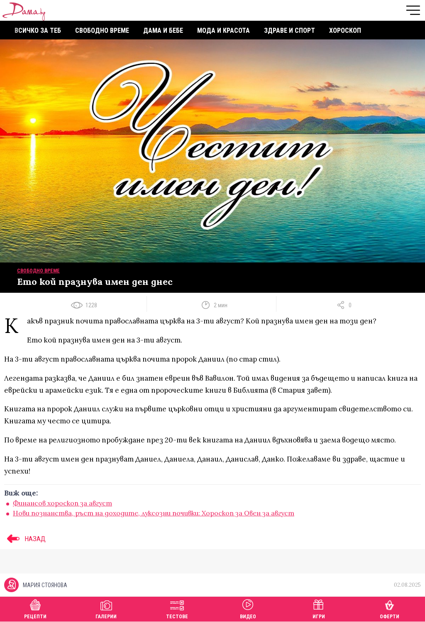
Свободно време (102, 30)
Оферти (389, 617)
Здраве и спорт (289, 30)
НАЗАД (34, 539)
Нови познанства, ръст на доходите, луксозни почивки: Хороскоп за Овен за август (153, 513)
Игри (319, 617)
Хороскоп (345, 30)
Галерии (106, 617)
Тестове (177, 617)
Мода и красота (223, 30)
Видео (248, 617)
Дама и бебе (163, 30)
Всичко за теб (38, 30)
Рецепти (35, 617)
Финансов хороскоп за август (62, 503)
